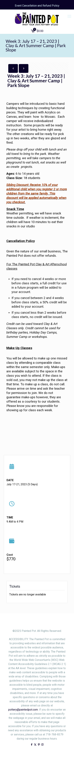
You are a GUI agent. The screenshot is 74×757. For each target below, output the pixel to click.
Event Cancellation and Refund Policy (37, 5)
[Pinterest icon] (39, 744)
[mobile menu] (69, 16)
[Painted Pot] (37, 19)
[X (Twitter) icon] (35, 744)
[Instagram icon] (42, 744)
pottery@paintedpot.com (23, 709)
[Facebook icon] (31, 744)
